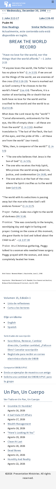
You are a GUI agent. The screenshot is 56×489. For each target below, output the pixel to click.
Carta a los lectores (18, 307)
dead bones (14, 450)
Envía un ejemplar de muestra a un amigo (27, 372)
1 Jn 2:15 (31, 72)
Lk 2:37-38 (24, 240)
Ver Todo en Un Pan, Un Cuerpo (22, 399)
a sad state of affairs (20, 415)
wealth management (19, 423)
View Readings (10, 27)
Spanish (12, 327)
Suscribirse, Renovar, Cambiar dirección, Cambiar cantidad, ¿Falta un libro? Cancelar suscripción (29, 345)
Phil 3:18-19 (20, 81)
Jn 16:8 (41, 174)
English (12, 322)
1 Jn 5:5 (25, 161)
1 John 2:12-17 (10, 18)
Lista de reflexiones (19, 303)
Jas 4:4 (24, 90)
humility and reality (19, 459)
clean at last (15, 441)
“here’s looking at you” (21, 432)
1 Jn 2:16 (27, 127)
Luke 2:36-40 (46, 18)
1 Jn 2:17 (28, 206)
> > (48, 10)
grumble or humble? (20, 406)
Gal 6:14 (7, 107)
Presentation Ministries (18, 4)
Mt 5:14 (21, 216)
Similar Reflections (43, 27)
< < (4, 10)
